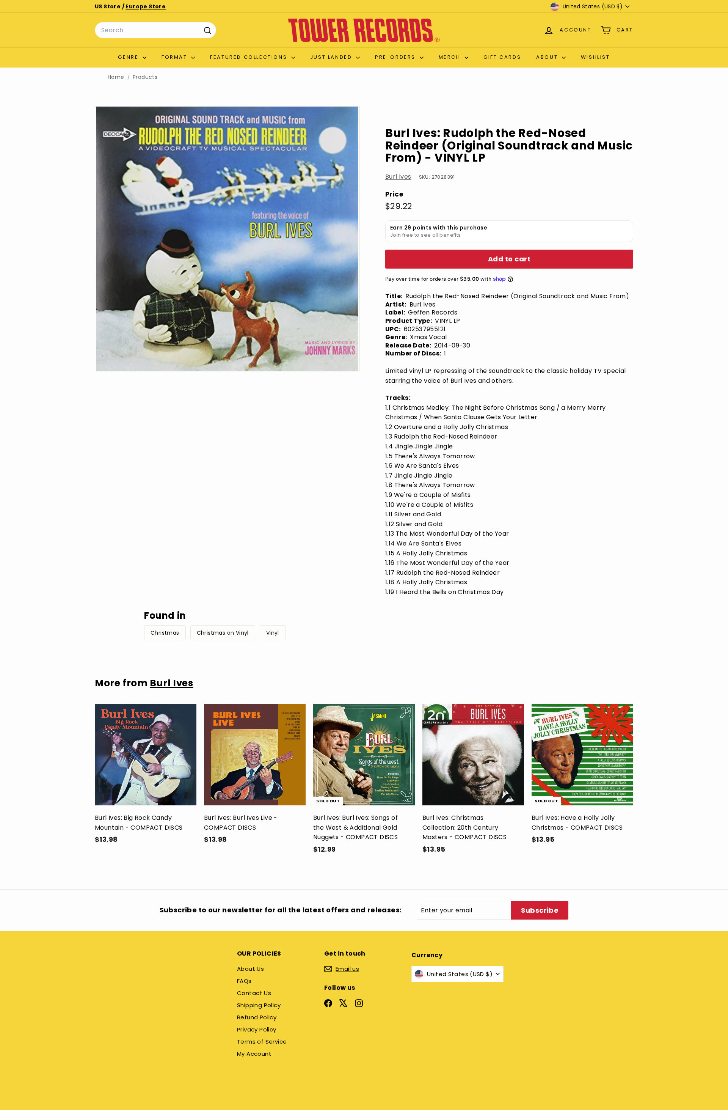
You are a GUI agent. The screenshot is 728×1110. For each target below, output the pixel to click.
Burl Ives (398, 176)
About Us (250, 969)
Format (175, 57)
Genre (129, 57)
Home (116, 77)
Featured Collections (249, 57)
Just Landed (332, 57)
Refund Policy (256, 1017)
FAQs (244, 981)
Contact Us (254, 993)
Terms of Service (262, 1042)
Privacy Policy (256, 1029)
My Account (254, 1054)
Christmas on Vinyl (223, 633)
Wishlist (595, 57)
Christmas (165, 633)
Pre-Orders (396, 57)
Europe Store (146, 6)
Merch (451, 57)
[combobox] (155, 30)
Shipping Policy (259, 1005)
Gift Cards (502, 57)
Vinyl (272, 633)
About (548, 57)
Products (145, 77)
